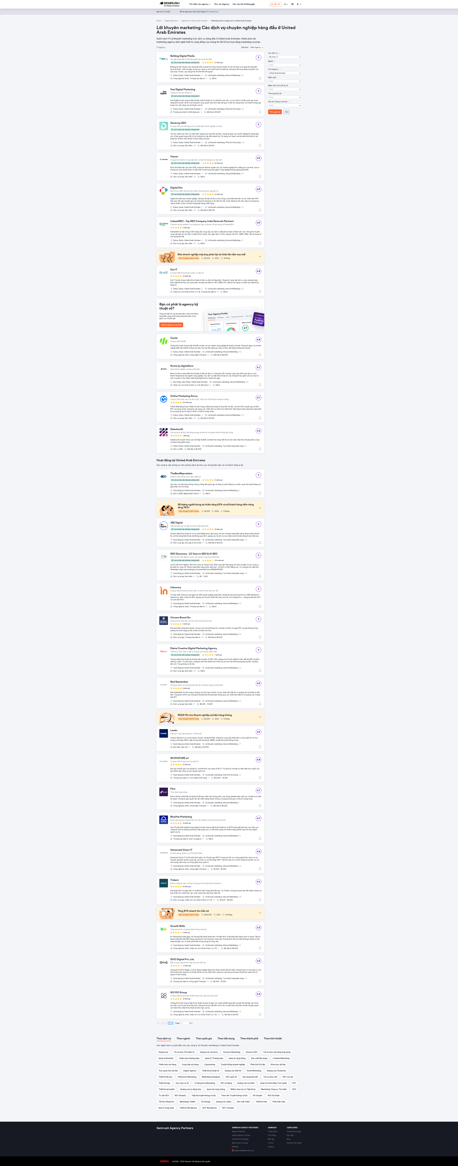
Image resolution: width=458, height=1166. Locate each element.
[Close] (271, 553)
